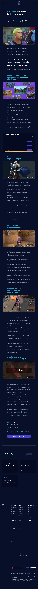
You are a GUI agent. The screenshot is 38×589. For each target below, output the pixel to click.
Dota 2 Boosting (22, 522)
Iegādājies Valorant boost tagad (18, 436)
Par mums (12, 547)
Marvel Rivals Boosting (14, 528)
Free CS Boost (13, 511)
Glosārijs (12, 551)
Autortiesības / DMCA (23, 555)
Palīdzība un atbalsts (14, 558)
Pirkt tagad (30, 141)
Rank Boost (21, 507)
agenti (13, 55)
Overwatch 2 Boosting (31, 522)
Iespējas (12, 553)
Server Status (13, 513)
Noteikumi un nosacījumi (23, 547)
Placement (12, 509)
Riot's (11, 316)
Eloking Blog (29, 454)
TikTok (29, 549)
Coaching (20, 513)
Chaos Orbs (21, 530)
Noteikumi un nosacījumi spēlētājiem (23, 550)
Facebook (29, 553)
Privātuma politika (22, 553)
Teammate (21, 515)
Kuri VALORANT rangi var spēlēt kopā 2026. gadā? (27, 464)
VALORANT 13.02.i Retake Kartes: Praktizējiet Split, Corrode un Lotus (9, 464)
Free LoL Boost (30, 517)
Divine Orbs (21, 532)
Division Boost (30, 507)
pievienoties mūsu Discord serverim (17, 431)
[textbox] (16, 568)
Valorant (6, 493)
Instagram (29, 551)
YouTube (29, 547)
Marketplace (21, 528)
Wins (20, 511)
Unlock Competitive (14, 532)
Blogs (3, 493)
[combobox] (16, 568)
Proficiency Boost (14, 534)
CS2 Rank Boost (13, 507)
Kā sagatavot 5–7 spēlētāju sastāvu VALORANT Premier (8, 479)
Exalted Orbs (21, 534)
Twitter (29, 558)
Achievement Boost (14, 536)
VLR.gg (34, 454)
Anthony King (12, 20)
